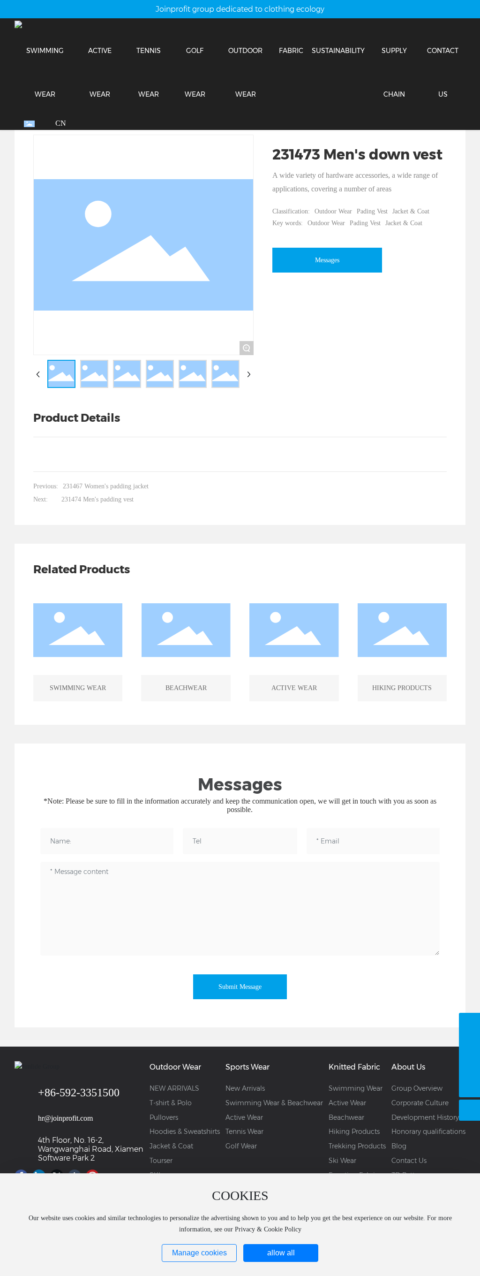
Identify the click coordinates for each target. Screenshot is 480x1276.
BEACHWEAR (186, 687)
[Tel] (469, 1065)
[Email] (469, 1044)
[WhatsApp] (469, 1023)
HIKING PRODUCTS (402, 687)
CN (60, 123)
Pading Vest (372, 211)
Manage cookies (199, 1253)
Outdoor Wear (333, 211)
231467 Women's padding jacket (106, 486)
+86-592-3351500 (79, 1092)
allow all (281, 1253)
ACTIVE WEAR (294, 687)
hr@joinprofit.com (65, 1118)
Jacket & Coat (410, 211)
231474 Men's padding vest (97, 499)
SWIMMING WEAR (78, 687)
